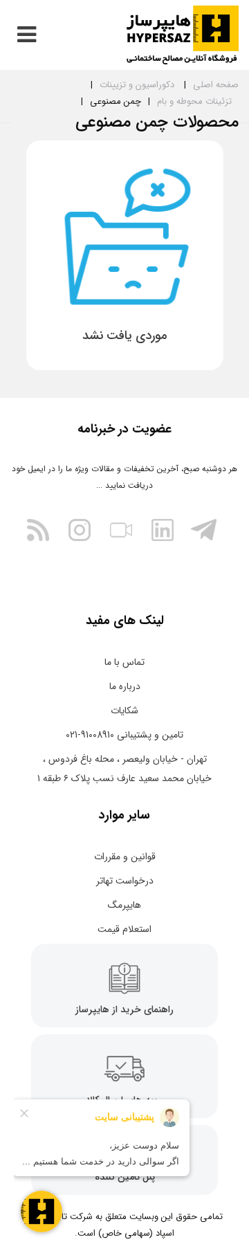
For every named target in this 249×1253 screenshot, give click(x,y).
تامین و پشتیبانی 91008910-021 (124, 734)
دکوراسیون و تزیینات (137, 84)
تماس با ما (124, 662)
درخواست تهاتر (125, 880)
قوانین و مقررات (125, 856)
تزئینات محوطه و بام (194, 101)
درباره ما (124, 686)
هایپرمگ (124, 905)
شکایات (124, 710)
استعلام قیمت (124, 929)
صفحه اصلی (216, 84)
